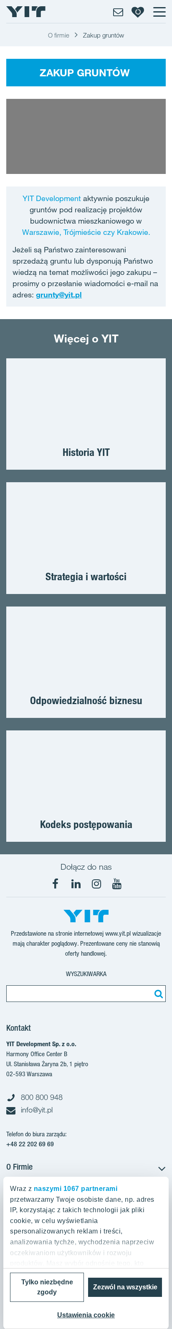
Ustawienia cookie (86, 1315)
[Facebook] (55, 884)
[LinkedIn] (76, 884)
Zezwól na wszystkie (125, 1287)
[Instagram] (96, 884)
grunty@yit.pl (59, 294)
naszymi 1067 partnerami (76, 1188)
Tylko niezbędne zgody (47, 1287)
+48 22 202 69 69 (30, 1144)
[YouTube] (117, 884)
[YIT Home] (26, 11)
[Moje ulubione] (138, 11)
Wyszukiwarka (86, 974)
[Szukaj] (157, 994)
